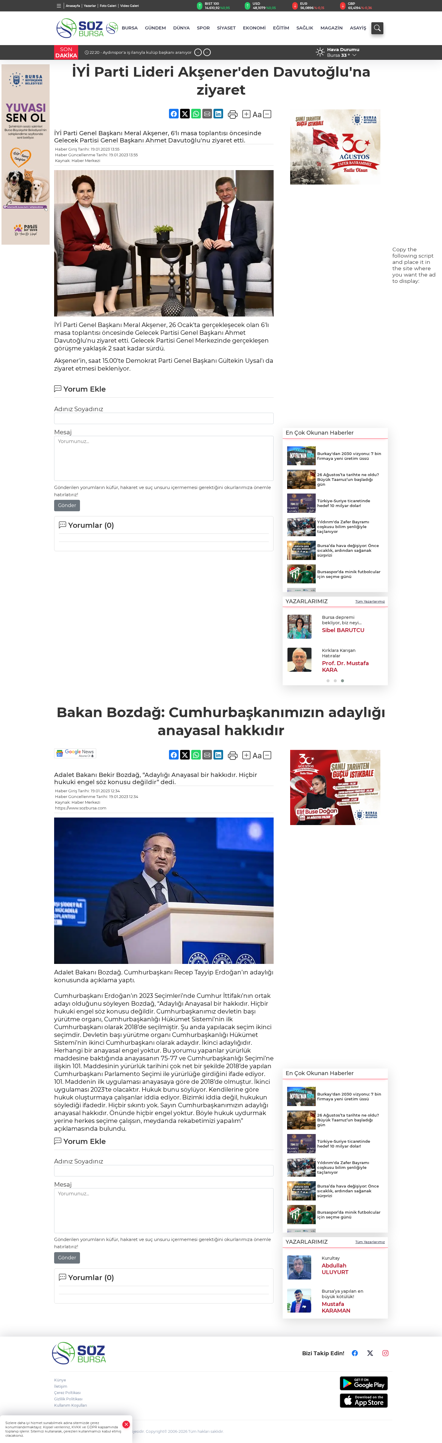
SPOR (203, 28)
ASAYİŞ (358, 28)
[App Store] (349, 1400)
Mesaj (63, 432)
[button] (289, 648)
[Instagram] (385, 1353)
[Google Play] (349, 1383)
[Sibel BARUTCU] (299, 627)
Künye (60, 1380)
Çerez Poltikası (67, 1392)
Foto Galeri (108, 6)
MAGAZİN (332, 28)
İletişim (60, 1386)
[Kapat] (126, 1424)
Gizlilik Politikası (68, 1399)
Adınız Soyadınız (78, 409)
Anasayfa (73, 6)
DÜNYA (181, 28)
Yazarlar (90, 6)
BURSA (130, 28)
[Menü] (59, 6)
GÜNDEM (155, 28)
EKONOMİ (254, 28)
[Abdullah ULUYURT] (299, 1266)
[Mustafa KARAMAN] (299, 1300)
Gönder (67, 505)
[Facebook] (355, 1353)
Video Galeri (129, 6)
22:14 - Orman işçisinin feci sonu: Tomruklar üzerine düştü (137, 55)
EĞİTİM (281, 28)
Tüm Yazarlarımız (370, 601)
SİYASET (226, 28)
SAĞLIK (304, 28)
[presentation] (198, 52)
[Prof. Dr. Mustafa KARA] (299, 660)
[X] (370, 1353)
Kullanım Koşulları (70, 1405)
